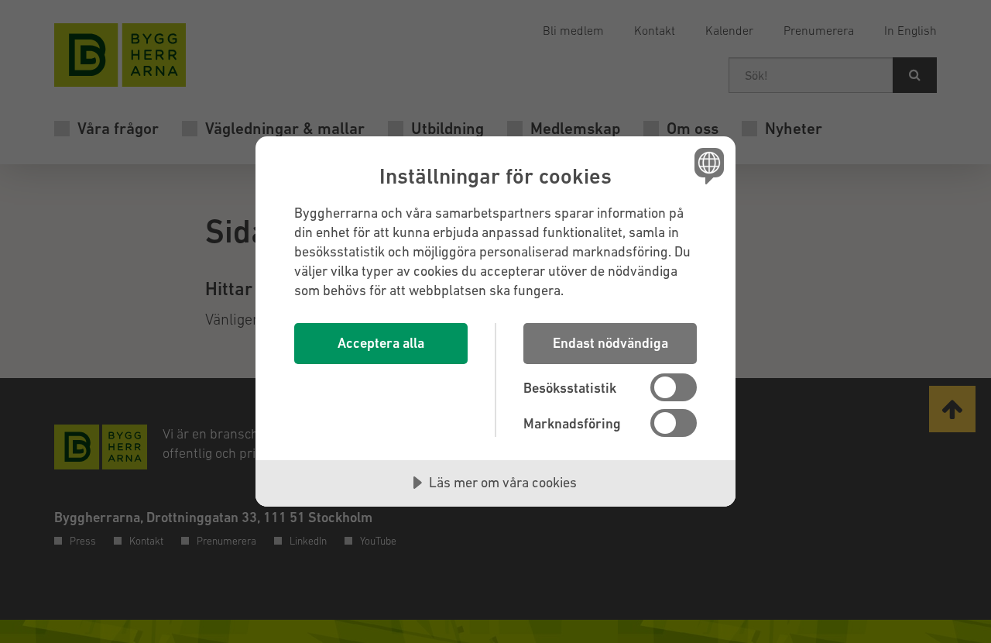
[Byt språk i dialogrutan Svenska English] (706, 165)
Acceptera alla (381, 343)
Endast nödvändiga (610, 343)
